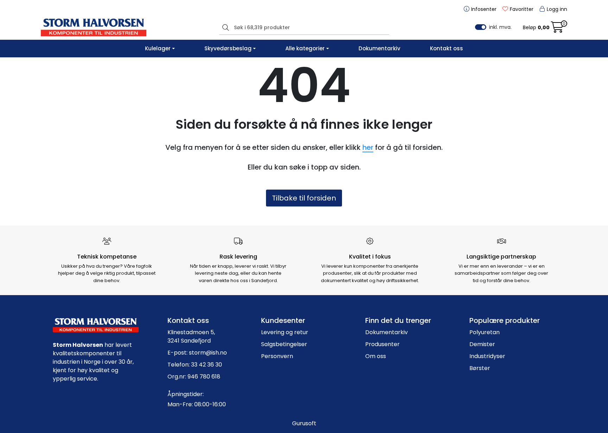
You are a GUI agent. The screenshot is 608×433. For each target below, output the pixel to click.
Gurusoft (304, 423)
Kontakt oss (446, 48)
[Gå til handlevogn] (557, 29)
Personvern (277, 356)
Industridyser (487, 356)
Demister (482, 344)
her (367, 147)
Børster (479, 368)
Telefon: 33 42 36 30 (194, 365)
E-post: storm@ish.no (197, 353)
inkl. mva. (500, 27)
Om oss (375, 356)
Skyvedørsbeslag (228, 48)
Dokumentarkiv (379, 48)
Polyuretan (484, 332)
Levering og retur (284, 332)
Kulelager (158, 48)
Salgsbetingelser (284, 344)
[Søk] (224, 27)
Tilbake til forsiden (304, 198)
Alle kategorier (305, 48)
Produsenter (382, 344)
